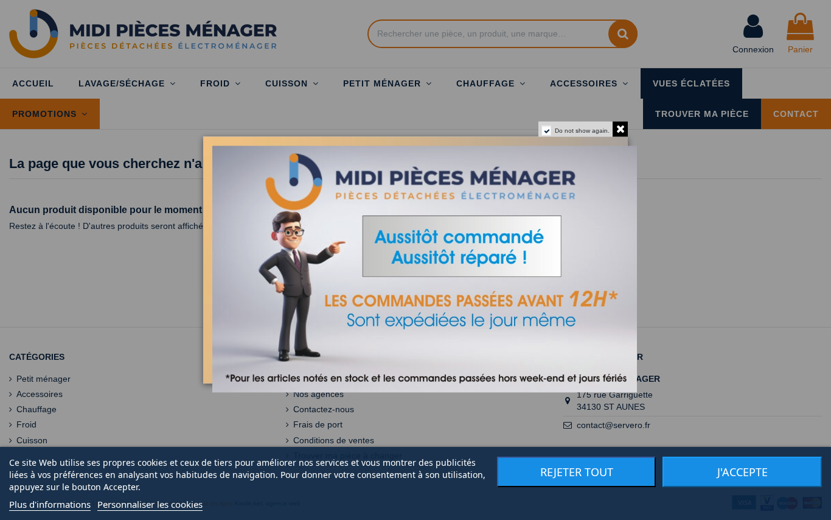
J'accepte (742, 472)
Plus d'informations (50, 504)
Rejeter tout (576, 472)
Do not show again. (582, 130)
